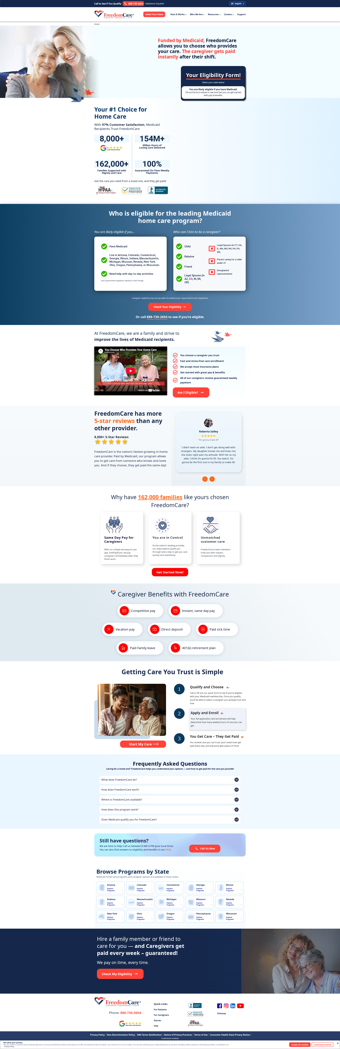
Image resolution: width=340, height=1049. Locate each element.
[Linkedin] (232, 1005)
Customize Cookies (170, 1038)
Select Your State (154, 14)
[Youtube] (240, 1005)
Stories (157, 1020)
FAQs (168, 849)
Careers (228, 14)
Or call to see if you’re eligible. (170, 317)
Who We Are (196, 14)
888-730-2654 (125, 1012)
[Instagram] (226, 1005)
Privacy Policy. (9, 1046)
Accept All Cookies (300, 1044)
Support (241, 14)
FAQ (156, 1025)
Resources (213, 14)
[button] (205, 479)
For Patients (160, 1009)
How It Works (177, 14)
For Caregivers (161, 1015)
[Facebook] (219, 1005)
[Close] (337, 1043)
